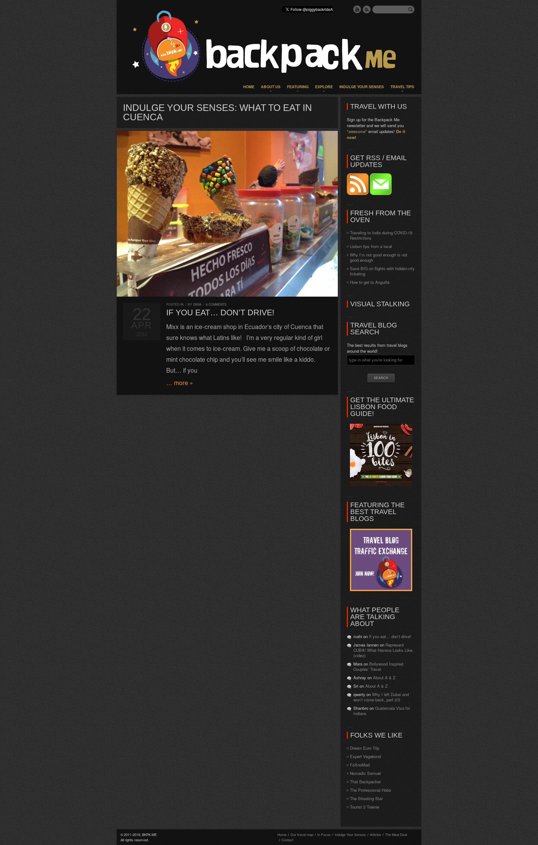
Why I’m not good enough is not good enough (378, 257)
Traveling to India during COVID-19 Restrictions (381, 235)
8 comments (216, 304)
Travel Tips (402, 86)
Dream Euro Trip (364, 748)
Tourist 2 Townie (364, 807)
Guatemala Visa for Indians (381, 710)
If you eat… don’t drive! (220, 312)
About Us (271, 86)
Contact (287, 839)
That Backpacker (365, 782)
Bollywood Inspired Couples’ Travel (378, 666)
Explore (324, 86)
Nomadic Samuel (365, 773)
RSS (367, 9)
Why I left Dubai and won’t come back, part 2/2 (381, 697)
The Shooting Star (366, 798)
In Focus (324, 834)
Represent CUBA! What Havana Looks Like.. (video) (384, 650)
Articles (375, 834)
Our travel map (301, 834)
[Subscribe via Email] (381, 193)
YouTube (357, 9)
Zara (197, 304)
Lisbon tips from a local (371, 246)
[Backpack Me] (269, 47)
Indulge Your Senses (361, 86)
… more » (179, 382)
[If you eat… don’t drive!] (227, 214)
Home (248, 86)
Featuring (298, 86)
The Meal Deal (396, 834)
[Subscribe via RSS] (358, 193)
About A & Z (384, 677)
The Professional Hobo (370, 790)
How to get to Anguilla (369, 282)
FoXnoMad (360, 765)
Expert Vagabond (365, 756)
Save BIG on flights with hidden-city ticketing (382, 271)
